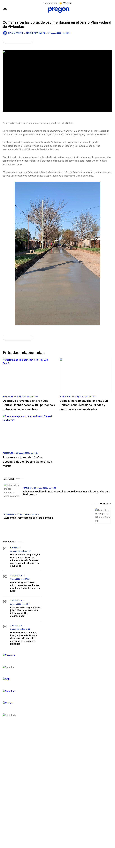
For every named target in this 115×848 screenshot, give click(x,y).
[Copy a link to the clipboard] (29, 40)
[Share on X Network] (10, 40)
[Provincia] (22, 655)
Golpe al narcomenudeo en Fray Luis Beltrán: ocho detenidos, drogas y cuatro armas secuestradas (84, 405)
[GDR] (22, 679)
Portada (26, 488)
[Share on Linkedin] (19, 40)
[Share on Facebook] (5, 40)
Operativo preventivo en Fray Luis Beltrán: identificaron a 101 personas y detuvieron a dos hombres (29, 405)
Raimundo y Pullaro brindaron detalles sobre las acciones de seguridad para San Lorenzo (66, 493)
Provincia (9, 514)
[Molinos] (22, 703)
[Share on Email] (24, 40)
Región (29, 33)
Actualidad (39, 33)
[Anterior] (12, 491)
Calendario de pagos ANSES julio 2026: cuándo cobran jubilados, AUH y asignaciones (25, 611)
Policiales (8, 396)
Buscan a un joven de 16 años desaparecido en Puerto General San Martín (27, 462)
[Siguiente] (103, 516)
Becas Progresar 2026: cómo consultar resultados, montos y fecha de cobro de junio (25, 586)
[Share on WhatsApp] (15, 40)
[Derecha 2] (22, 691)
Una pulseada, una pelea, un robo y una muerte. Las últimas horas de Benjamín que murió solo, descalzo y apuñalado (25, 560)
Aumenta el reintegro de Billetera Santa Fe (28, 517)
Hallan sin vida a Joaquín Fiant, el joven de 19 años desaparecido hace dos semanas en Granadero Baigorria (23, 638)
